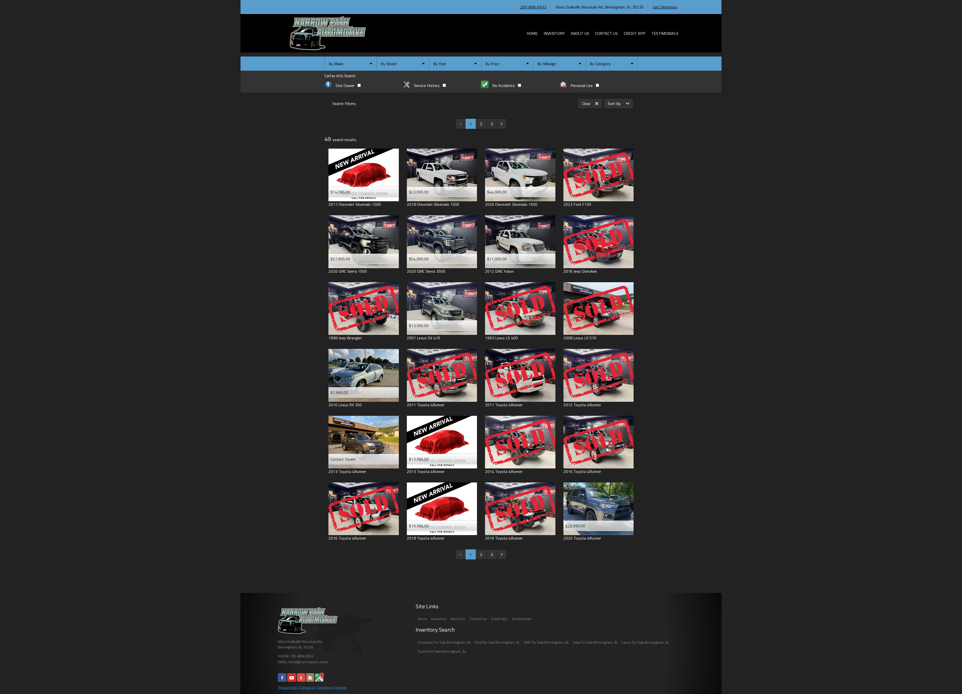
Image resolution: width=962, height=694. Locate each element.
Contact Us (307, 687)
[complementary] (947, 679)
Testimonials (522, 619)
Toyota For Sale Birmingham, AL (442, 651)
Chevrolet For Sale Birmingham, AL (444, 642)
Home (422, 619)
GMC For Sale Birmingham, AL (546, 642)
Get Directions (665, 7)
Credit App (499, 619)
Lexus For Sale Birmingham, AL (645, 642)
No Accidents (503, 85)
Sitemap (340, 687)
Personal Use (581, 85)
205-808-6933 (533, 7)
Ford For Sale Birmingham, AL (497, 642)
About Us (458, 619)
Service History (427, 85)
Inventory (438, 619)
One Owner (345, 85)
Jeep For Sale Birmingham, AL (595, 642)
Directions (325, 687)
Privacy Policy (288, 687)
